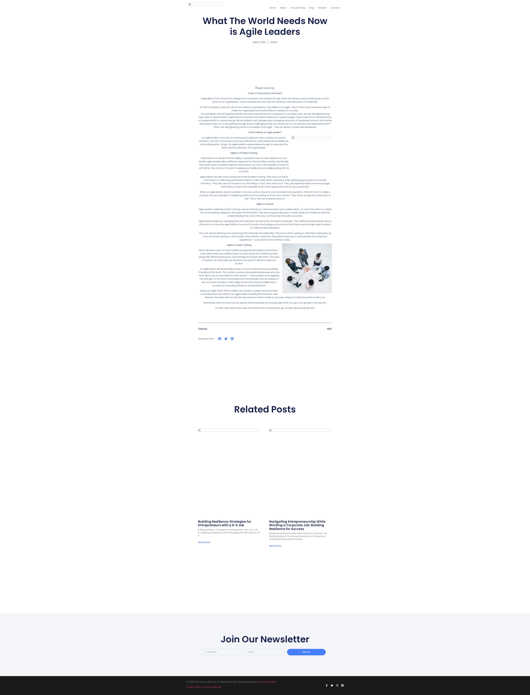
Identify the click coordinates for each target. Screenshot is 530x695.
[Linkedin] (342, 685)
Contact (335, 7)
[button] (219, 338)
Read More (204, 542)
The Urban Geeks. (267, 681)
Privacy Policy (193, 687)
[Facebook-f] (326, 685)
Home (272, 7)
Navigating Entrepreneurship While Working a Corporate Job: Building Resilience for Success (297, 525)
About (283, 7)
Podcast (322, 7)
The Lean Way (297, 7)
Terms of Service (212, 687)
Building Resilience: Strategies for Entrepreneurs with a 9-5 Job (224, 523)
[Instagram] (337, 685)
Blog (311, 7)
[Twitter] (332, 685)
